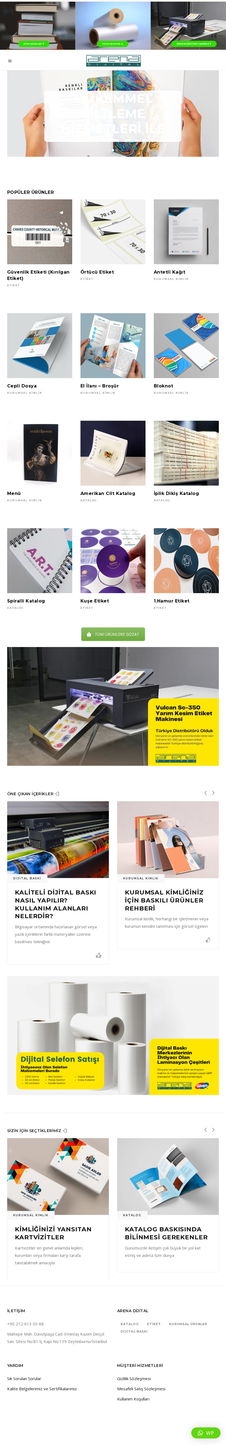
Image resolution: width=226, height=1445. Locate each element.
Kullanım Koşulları (133, 1384)
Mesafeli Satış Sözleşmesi (141, 1374)
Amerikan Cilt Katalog (107, 493)
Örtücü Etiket (97, 272)
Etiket (13, 285)
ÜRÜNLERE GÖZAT (113, 89)
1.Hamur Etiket (172, 601)
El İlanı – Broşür (99, 386)
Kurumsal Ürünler (188, 1309)
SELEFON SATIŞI (111, 44)
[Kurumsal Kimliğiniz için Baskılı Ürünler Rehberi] (58, 839)
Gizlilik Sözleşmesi (134, 1363)
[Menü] (39, 453)
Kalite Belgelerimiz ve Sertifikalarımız (42, 1374)
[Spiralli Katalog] (39, 560)
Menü (14, 493)
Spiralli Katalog (26, 601)
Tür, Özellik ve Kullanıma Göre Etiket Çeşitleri (156, 1222)
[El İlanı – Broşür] (113, 345)
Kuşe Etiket (94, 601)
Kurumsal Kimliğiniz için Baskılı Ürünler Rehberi (54, 900)
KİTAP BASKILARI (32, 44)
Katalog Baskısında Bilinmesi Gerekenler (56, 1218)
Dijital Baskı (134, 1317)
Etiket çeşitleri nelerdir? (155, 896)
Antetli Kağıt (169, 272)
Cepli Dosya (22, 386)
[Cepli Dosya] (39, 345)
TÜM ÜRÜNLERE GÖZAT (117, 634)
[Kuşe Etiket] (113, 560)
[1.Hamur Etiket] (186, 560)
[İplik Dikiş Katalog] (186, 453)
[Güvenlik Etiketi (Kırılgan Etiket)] (39, 231)
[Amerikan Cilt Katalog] (113, 453)
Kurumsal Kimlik (171, 279)
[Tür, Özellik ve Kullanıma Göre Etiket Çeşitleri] (168, 1161)
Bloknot (163, 386)
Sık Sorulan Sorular (24, 1363)
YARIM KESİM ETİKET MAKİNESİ (193, 44)
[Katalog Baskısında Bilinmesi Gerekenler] (58, 1161)
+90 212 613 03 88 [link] (25, 1309)
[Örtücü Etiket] (113, 231)
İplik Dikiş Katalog (176, 493)
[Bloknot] (186, 345)
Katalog (88, 500)
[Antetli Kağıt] (186, 231)
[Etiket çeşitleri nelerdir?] (168, 839)
